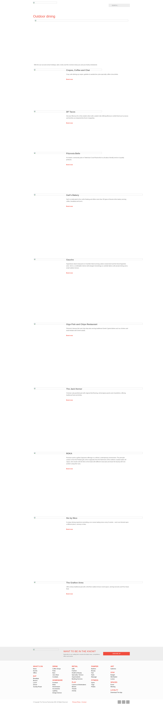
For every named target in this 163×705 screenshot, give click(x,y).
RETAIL (75, 666)
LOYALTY (114, 690)
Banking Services (77, 679)
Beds (54, 684)
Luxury (113, 679)
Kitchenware (56, 686)
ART (112, 666)
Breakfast (36, 678)
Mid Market (114, 677)
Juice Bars (55, 675)
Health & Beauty (77, 673)
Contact (84, 702)
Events (35, 671)
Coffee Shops (56, 668)
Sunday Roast (37, 686)
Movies (74, 686)
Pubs (54, 671)
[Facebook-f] (119, 702)
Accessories (56, 688)
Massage (94, 677)
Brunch (35, 680)
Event (112, 684)
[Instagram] (128, 702)
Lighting (54, 690)
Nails (92, 675)
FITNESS (94, 680)
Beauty (93, 671)
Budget (113, 675)
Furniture (55, 682)
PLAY (74, 682)
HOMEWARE (57, 680)
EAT (34, 676)
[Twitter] (123, 702)
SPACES (114, 682)
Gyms (93, 682)
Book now (69, 79)
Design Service (57, 693)
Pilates (93, 686)
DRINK (55, 666)
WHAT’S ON (38, 666)
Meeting (113, 686)
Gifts (73, 668)
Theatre (74, 688)
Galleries (113, 668)
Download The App (116, 692)
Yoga (92, 684)
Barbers (93, 668)
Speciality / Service (77, 675)
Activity (74, 690)
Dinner (35, 684)
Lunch (35, 682)
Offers (35, 673)
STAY (113, 672)
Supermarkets (76, 677)
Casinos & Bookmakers (79, 684)
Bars (53, 673)
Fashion (74, 671)
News (35, 668)
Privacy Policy (76, 702)
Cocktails (55, 677)
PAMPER (94, 666)
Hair (92, 673)
